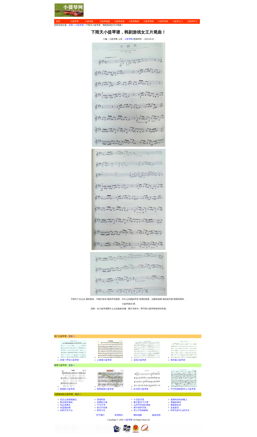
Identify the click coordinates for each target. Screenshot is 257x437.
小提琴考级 (148, 21)
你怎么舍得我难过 (68, 399)
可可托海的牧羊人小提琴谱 (183, 389)
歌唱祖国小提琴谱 (105, 389)
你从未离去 (65, 405)
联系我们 (119, 415)
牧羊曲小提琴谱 (178, 360)
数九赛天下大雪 (141, 402)
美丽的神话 (176, 402)
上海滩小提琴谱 (104, 360)
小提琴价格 (119, 21)
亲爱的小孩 (102, 402)
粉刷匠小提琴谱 (67, 389)
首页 (58, 21)
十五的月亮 (139, 399)
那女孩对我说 (66, 402)
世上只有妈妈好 (141, 410)
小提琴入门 (177, 21)
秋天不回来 (102, 407)
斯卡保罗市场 (140, 407)
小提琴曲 (89, 21)
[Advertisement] (143, 10)
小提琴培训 (163, 21)
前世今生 (101, 410)
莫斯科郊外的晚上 (179, 399)
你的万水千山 (66, 410)
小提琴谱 (74, 21)
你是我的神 (65, 407)
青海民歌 (101, 399)
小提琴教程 (134, 21)
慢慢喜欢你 (176, 405)
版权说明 (156, 415)
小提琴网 (128, 39)
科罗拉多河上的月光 (180, 410)
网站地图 (138, 415)
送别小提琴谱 (140, 360)
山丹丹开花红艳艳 (142, 405)
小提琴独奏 (104, 21)
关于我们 (100, 415)
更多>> (72, 336)
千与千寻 (101, 405)
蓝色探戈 (175, 407)
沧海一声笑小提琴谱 (69, 360)
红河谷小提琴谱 (141, 389)
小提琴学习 (192, 21)
